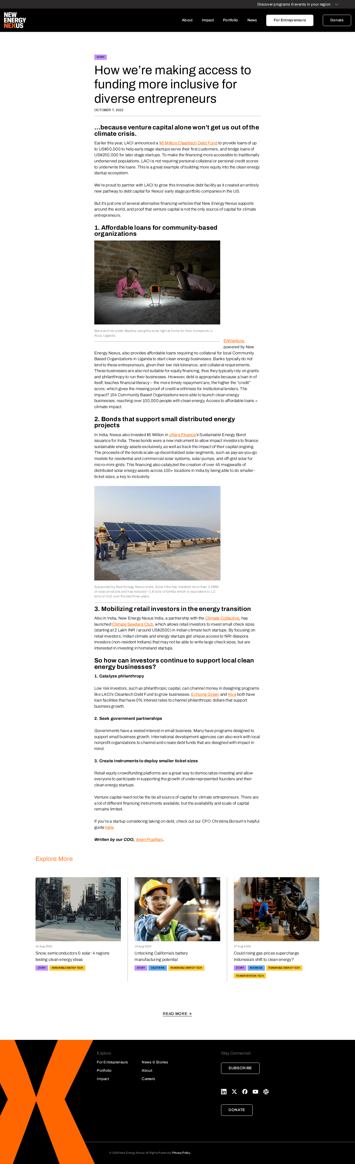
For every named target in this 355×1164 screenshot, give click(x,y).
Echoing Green (205, 694)
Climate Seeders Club (132, 624)
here (109, 827)
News (252, 20)
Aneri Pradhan (149, 839)
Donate (337, 20)
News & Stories (155, 1062)
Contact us (202, 72)
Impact (208, 20)
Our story (202, 31)
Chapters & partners (202, 51)
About (187, 20)
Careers (202, 61)
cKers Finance (182, 435)
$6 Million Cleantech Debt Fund (188, 143)
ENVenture (234, 341)
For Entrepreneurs (290, 20)
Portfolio (230, 20)
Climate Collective (222, 618)
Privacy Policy (181, 1152)
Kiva (232, 694)
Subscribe (240, 1068)
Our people (202, 41)
